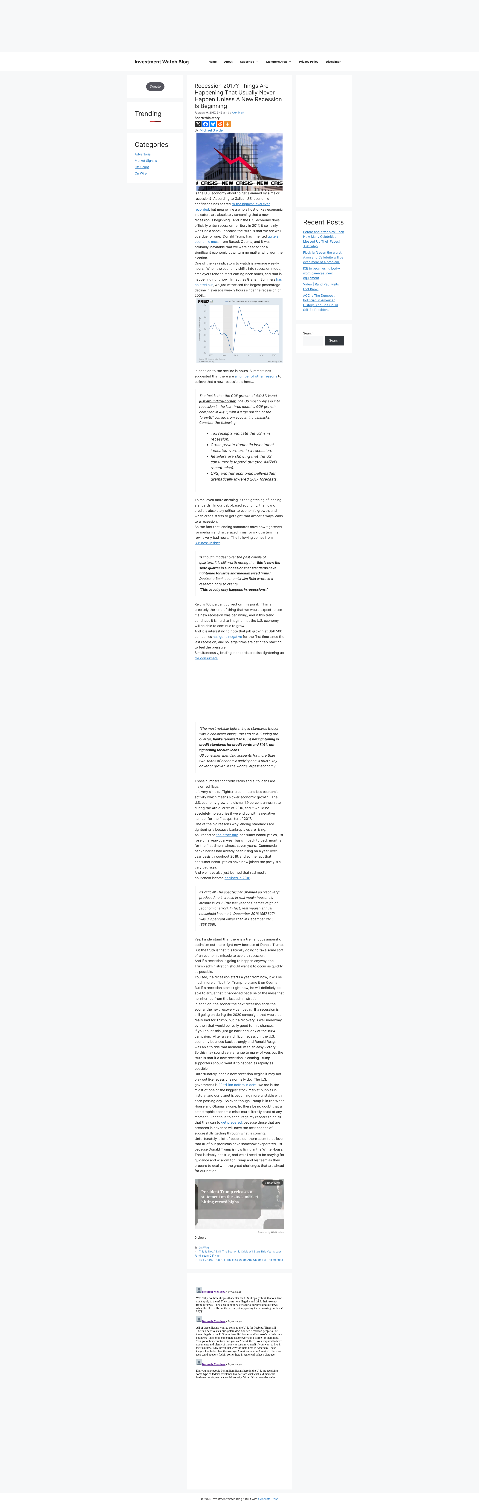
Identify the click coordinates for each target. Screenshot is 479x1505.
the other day (227, 835)
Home (213, 61)
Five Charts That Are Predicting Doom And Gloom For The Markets (241, 1259)
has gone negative (227, 637)
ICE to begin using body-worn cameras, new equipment (321, 273)
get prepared (231, 1122)
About (228, 61)
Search (308, 333)
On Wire (204, 1247)
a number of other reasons (256, 376)
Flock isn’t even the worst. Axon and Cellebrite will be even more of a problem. (323, 257)
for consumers (206, 658)
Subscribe (247, 61)
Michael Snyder (211, 130)
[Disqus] (239, 1332)
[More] (227, 124)
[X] (198, 124)
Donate (155, 86)
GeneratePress (268, 1499)
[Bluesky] (213, 124)
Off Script (142, 167)
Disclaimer (333, 61)
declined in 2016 (237, 878)
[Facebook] (205, 124)
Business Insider (207, 543)
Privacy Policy (308, 61)
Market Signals (146, 161)
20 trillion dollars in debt (237, 1085)
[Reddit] (220, 124)
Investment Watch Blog (162, 62)
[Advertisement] (112, 26)
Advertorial (143, 154)
